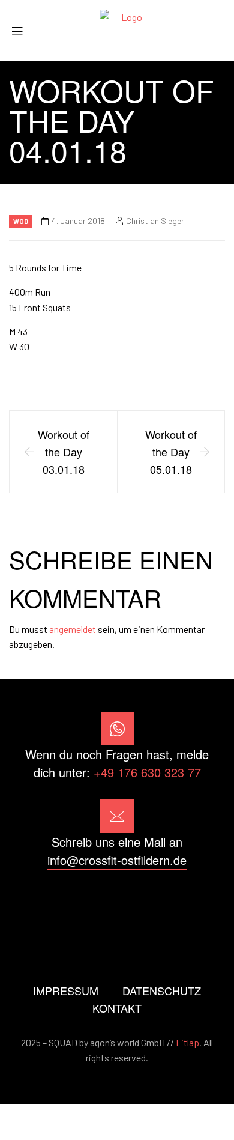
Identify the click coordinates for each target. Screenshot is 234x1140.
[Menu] (21, 31)
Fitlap (187, 1042)
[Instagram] (117, 903)
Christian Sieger (155, 221)
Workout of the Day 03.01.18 (63, 451)
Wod (20, 221)
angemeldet (72, 629)
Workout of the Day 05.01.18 (171, 451)
